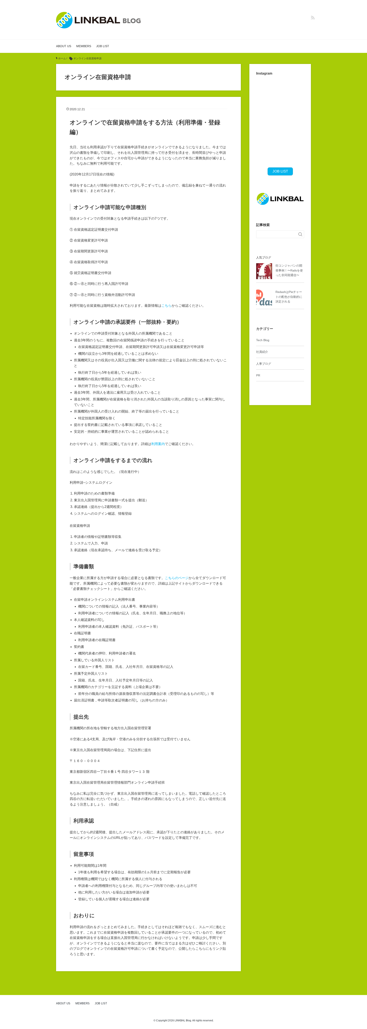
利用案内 (158, 444)
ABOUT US (63, 46)
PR (258, 375)
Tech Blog (262, 340)
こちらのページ (177, 578)
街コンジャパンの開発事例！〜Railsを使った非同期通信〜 (289, 270)
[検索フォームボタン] (300, 234)
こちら (166, 305)
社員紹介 (262, 351)
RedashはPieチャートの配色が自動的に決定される (288, 296)
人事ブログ (263, 363)
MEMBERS (83, 46)
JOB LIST (102, 46)
